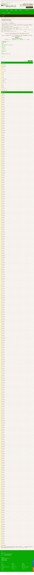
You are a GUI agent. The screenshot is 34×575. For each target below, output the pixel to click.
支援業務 (23, 563)
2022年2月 (3, 187)
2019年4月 (3, 246)
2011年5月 (3, 411)
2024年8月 (3, 135)
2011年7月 (3, 408)
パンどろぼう (3, 48)
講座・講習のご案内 (4, 90)
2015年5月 (3, 328)
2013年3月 (3, 373)
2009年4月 (3, 455)
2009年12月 (3, 441)
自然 (3, 83)
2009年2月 (3, 458)
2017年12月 (3, 274)
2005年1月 (3, 543)
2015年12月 (3, 316)
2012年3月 (3, 394)
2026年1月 (3, 106)
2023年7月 (3, 158)
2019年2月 (3, 250)
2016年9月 (3, 300)
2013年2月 (3, 375)
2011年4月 (3, 413)
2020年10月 (3, 215)
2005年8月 (3, 531)
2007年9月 (3, 488)
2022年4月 (3, 184)
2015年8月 (3, 323)
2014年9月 (3, 342)
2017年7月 (3, 283)
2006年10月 (3, 507)
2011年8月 (3, 406)
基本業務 (13, 563)
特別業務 (2, 564)
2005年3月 (3, 540)
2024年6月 (3, 139)
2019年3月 (3, 248)
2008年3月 (3, 477)
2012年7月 (3, 387)
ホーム (2, 563)
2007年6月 (3, 493)
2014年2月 (3, 354)
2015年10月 (3, 319)
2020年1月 (3, 231)
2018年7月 (3, 262)
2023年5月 (3, 161)
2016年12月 (3, 295)
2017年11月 (3, 276)
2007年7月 (3, 491)
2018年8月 (3, 260)
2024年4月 (3, 142)
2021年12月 (3, 191)
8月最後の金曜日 (4, 42)
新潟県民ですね (4, 51)
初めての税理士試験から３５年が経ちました (7, 44)
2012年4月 (3, 392)
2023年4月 (3, 163)
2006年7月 (3, 512)
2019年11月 (3, 234)
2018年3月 (3, 269)
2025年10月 (3, 111)
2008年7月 (3, 470)
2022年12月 (3, 170)
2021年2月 (3, 208)
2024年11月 (3, 130)
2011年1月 (3, 418)
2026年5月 (3, 99)
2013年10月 (3, 361)
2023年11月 (3, 151)
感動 (3, 77)
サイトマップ (2, 570)
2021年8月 (3, 198)
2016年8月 (3, 302)
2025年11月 (3, 109)
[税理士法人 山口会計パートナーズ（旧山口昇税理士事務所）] (8, 5)
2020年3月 (3, 227)
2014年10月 (3, 340)
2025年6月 (3, 118)
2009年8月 (3, 448)
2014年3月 (3, 352)
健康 (3, 72)
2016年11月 (3, 297)
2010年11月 (3, 422)
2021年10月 (3, 194)
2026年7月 (3, 95)
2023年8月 (3, 156)
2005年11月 (3, 526)
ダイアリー (3, 88)
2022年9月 (3, 175)
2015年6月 (3, 326)
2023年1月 (3, 168)
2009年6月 (3, 451)
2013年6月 (3, 368)
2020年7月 (3, 220)
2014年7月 (3, 345)
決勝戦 (3, 43)
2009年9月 (3, 446)
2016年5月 (3, 307)
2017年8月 (3, 281)
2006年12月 (3, 503)
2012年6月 (3, 389)
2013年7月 (3, 366)
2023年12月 (3, 149)
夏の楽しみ (3, 47)
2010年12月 (3, 420)
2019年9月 (3, 238)
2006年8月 (3, 510)
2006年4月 (3, 517)
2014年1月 (3, 356)
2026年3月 (3, 102)
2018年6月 (3, 264)
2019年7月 (3, 241)
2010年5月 (3, 432)
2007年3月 (3, 498)
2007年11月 (3, 484)
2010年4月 (3, 434)
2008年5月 (3, 474)
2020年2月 (3, 229)
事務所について (13, 564)
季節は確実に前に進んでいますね (6, 53)
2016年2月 (3, 312)
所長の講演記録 (4, 66)
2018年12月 (3, 253)
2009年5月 (3, 453)
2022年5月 (3, 182)
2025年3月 (3, 123)
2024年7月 (3, 137)
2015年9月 (3, 321)
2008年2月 (3, 479)
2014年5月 (3, 349)
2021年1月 (3, 210)
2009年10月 (3, 444)
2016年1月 (3, 314)
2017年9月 (3, 279)
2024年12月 (3, 128)
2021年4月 (3, 205)
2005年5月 (3, 536)
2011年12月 (3, 399)
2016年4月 (3, 309)
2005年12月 (3, 524)
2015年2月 (3, 333)
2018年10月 (3, 257)
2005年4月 (3, 538)
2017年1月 (3, 293)
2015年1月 (3, 335)
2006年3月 (3, 519)
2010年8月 (3, 427)
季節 (3, 74)
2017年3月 (3, 290)
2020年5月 (3, 224)
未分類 (2, 85)
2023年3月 (3, 165)
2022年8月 (3, 177)
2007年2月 (3, 500)
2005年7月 (3, 533)
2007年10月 (3, 486)
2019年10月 (3, 236)
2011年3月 (3, 415)
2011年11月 (3, 401)
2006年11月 (3, 505)
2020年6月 (3, 222)
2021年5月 (3, 203)
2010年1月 (3, 439)
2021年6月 (3, 201)
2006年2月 (3, 521)
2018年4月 (3, 267)
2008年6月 (3, 472)
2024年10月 (3, 132)
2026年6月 (3, 97)
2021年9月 (3, 196)
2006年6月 (3, 514)
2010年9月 (3, 425)
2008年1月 (3, 481)
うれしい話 (3, 69)
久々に (3, 52)
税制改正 (3, 80)
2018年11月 (3, 255)
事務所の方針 (23, 564)
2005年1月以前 (4, 545)
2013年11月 (3, 359)
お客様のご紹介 (4, 64)
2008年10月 (3, 465)
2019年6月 (3, 243)
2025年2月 (3, 125)
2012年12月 (3, 378)
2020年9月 (3, 217)
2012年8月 (3, 385)
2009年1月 (3, 460)
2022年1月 (3, 189)
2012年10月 (3, 382)
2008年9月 (3, 467)
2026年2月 (3, 104)
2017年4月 (3, 288)
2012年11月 (3, 380)
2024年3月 (3, 144)
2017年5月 (3, 286)
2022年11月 (3, 172)
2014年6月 (3, 347)
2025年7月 (3, 116)
